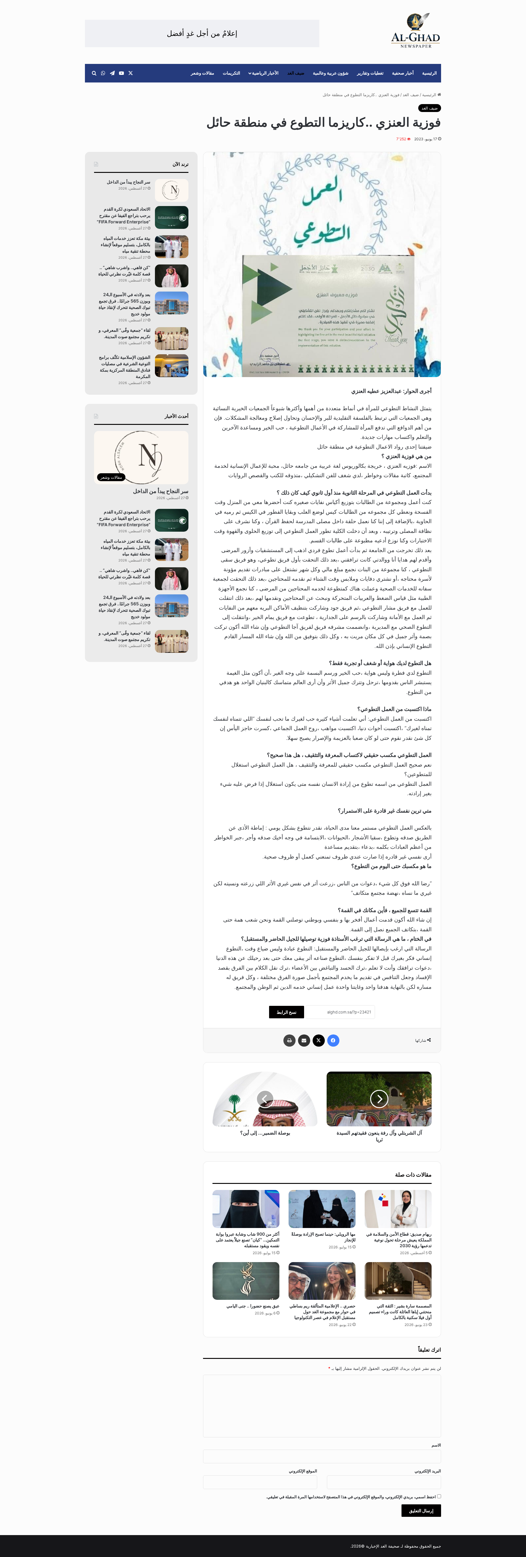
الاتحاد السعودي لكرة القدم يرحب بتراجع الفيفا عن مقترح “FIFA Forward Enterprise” (123, 215)
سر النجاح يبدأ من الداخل (128, 181)
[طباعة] (289, 1040)
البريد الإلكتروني (428, 1470)
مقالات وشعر (202, 72)
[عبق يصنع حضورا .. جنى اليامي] (245, 1281)
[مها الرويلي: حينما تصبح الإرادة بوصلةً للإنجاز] (322, 1209)
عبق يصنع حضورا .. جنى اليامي (252, 1305)
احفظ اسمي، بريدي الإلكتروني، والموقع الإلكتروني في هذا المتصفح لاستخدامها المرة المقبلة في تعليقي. (351, 1496)
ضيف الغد (295, 72)
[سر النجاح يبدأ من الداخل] (171, 190)
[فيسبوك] (333, 1040)
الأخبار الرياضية (265, 72)
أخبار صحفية (403, 72)
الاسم (436, 1445)
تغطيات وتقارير (370, 72)
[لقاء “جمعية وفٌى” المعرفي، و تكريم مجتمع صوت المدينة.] (171, 338)
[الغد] (415, 30)
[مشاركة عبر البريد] (304, 1040)
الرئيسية (429, 72)
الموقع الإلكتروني (303, 1470)
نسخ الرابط (286, 1012)
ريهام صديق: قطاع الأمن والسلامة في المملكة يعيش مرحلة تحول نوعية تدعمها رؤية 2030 (399, 1239)
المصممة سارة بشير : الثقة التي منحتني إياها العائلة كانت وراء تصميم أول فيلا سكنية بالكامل (400, 1311)
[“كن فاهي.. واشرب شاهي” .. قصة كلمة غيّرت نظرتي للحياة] (171, 275)
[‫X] (319, 1040)
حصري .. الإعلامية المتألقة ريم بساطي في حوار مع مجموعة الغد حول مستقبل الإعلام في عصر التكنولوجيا (322, 1311)
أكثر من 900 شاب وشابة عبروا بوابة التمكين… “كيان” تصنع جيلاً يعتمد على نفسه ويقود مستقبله (247, 1239)
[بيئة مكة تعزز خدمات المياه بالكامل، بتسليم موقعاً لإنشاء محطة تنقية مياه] (171, 246)
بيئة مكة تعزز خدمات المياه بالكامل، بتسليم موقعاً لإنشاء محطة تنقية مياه (125, 245)
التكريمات (231, 72)
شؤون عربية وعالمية (331, 72)
